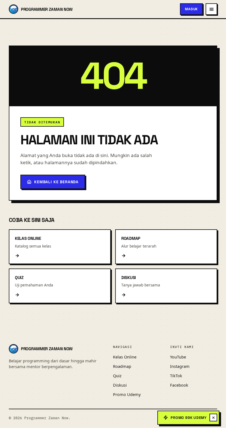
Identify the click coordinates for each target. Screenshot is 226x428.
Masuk (191, 9)
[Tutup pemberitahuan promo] (213, 417)
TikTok (176, 375)
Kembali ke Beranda (56, 181)
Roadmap (122, 366)
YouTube (178, 357)
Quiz (117, 375)
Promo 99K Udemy (189, 417)
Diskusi (120, 385)
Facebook (179, 385)
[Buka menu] (211, 9)
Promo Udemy (127, 394)
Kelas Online (124, 357)
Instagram (180, 366)
